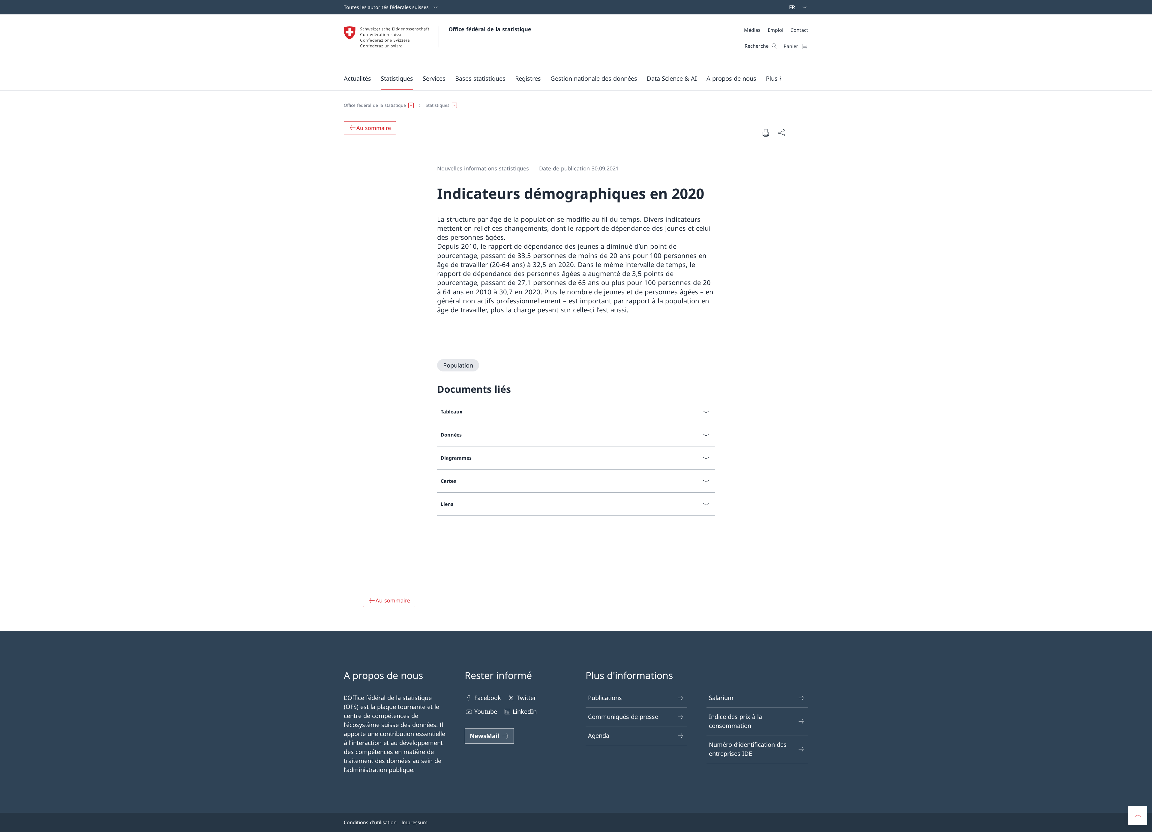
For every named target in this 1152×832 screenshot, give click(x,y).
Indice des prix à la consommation (735, 721)
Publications (605, 698)
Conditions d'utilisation (370, 822)
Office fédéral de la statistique (489, 29)
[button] (357, 78)
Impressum (414, 822)
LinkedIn (525, 711)
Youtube (485, 711)
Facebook (487, 698)
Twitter (526, 698)
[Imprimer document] (765, 132)
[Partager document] (781, 132)
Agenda (598, 735)
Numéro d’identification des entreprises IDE (748, 749)
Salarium (721, 698)
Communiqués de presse (623, 717)
